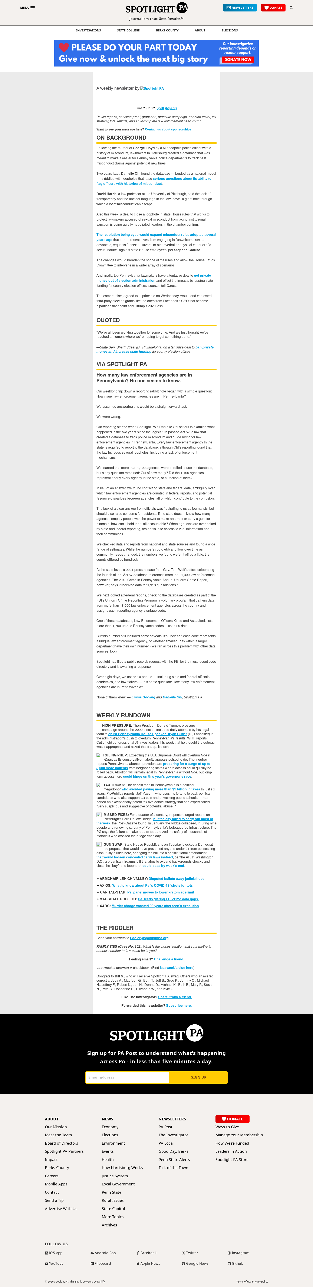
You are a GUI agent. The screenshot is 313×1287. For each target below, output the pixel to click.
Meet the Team (58, 1135)
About (200, 30)
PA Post (165, 1126)
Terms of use (243, 1281)
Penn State (111, 1192)
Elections (110, 1135)
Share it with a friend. (175, 996)
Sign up (199, 1077)
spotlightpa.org (167, 108)
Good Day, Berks (173, 1151)
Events (108, 1151)
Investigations (88, 30)
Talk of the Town (173, 1167)
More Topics (113, 1216)
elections (230, 30)
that (99, 857)
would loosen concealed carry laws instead (138, 857)
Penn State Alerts (174, 1159)
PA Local (166, 1143)
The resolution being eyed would (123, 234)
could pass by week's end (163, 865)
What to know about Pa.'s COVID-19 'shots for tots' (153, 885)
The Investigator (173, 1135)
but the (159, 818)
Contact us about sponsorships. (168, 129)
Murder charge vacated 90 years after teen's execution (155, 905)
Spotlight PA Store (231, 1159)
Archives (109, 1225)
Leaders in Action (231, 1151)
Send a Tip (54, 1200)
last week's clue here (176, 967)
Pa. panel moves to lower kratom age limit (160, 892)
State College (128, 30)
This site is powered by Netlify (87, 1281)
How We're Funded (232, 1143)
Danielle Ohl (172, 697)
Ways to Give (227, 1126)
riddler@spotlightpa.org (149, 937)
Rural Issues (113, 1200)
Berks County (167, 30)
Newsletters (172, 1118)
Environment (113, 1143)
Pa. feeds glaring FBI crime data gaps (168, 898)
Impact (51, 1159)
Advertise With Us (61, 1208)
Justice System (115, 1176)
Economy (110, 1126)
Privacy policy (260, 1281)
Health (108, 1159)
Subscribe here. (179, 1005)
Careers (52, 1176)
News (107, 1118)
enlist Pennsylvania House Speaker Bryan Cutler (147, 733)
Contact (52, 1192)
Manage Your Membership (239, 1135)
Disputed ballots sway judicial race (176, 878)
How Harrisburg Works (122, 1167)
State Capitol (113, 1208)
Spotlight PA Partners (64, 1151)
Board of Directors (61, 1143)
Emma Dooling (143, 697)
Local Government (118, 1184)
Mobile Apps (56, 1184)
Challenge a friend (168, 959)
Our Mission (56, 1126)
